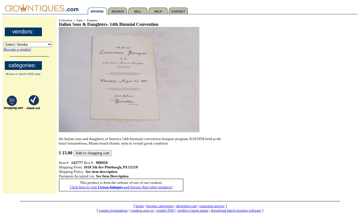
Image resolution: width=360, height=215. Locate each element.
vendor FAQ (165, 210)
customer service (212, 206)
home (140, 206)
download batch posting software (236, 210)
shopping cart (186, 206)
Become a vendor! (17, 49)
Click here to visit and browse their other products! (121, 187)
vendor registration (113, 210)
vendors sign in (142, 210)
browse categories (160, 206)
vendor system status (192, 210)
